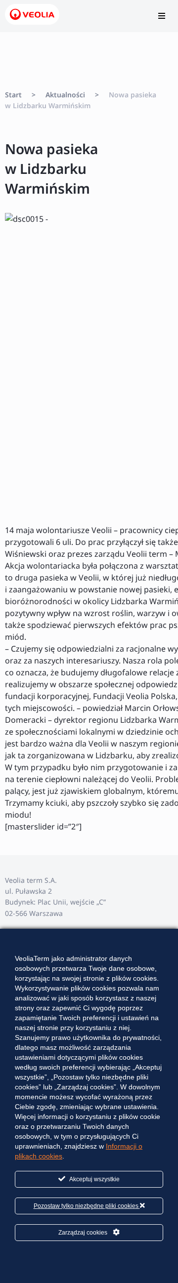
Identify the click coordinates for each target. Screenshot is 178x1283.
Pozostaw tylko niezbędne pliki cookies (87, 1205)
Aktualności (65, 94)
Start (13, 94)
